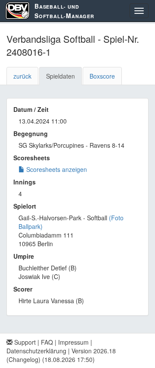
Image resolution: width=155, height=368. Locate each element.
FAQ (47, 342)
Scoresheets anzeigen (56, 169)
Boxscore (102, 76)
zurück (22, 76)
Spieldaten (60, 76)
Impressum (73, 342)
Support (24, 342)
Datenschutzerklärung (36, 350)
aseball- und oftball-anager (64, 11)
